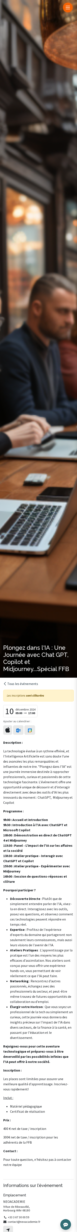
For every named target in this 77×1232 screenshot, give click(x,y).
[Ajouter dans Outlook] (18, 730)
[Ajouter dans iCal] (7, 730)
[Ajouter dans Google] (29, 730)
